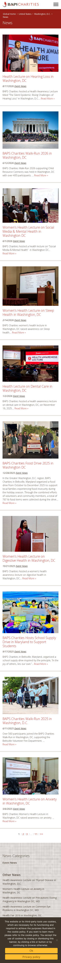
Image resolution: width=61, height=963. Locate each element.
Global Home (9, 14)
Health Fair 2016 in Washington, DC (22, 915)
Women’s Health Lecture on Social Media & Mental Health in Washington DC (28, 231)
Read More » (48, 98)
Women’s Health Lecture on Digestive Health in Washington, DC (29, 558)
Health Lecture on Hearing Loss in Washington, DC (28, 78)
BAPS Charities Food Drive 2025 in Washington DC (28, 465)
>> (41, 834)
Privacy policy (31, 957)
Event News (20, 86)
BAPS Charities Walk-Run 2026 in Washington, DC (27, 155)
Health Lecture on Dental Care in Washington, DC (27, 388)
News (5, 17)
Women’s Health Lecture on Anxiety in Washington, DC (30, 801)
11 (36, 834)
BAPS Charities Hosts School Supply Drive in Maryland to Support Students (29, 642)
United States (25, 14)
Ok (31, 951)
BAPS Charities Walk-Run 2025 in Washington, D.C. (27, 720)
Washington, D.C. (42, 14)
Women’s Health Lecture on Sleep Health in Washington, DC (28, 312)
